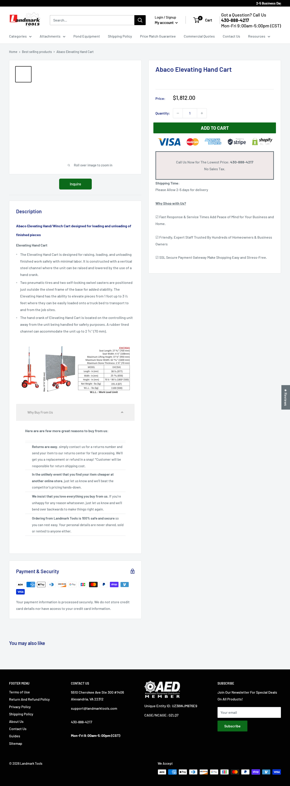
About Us (16, 721)
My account (164, 22)
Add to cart (215, 128)
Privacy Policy (20, 707)
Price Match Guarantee (158, 36)
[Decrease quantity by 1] (178, 113)
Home (13, 52)
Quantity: (162, 113)
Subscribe (232, 726)
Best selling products (37, 52)
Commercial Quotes (199, 36)
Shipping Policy (120, 36)
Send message (145, 58)
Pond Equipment (86, 36)
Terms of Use (19, 692)
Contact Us (231, 36)
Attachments (50, 36)
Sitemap (15, 743)
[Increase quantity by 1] (202, 113)
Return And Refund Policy (29, 699)
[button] (75, 412)
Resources (256, 36)
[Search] (140, 20)
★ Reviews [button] (286, 397)
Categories (18, 36)
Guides (14, 736)
